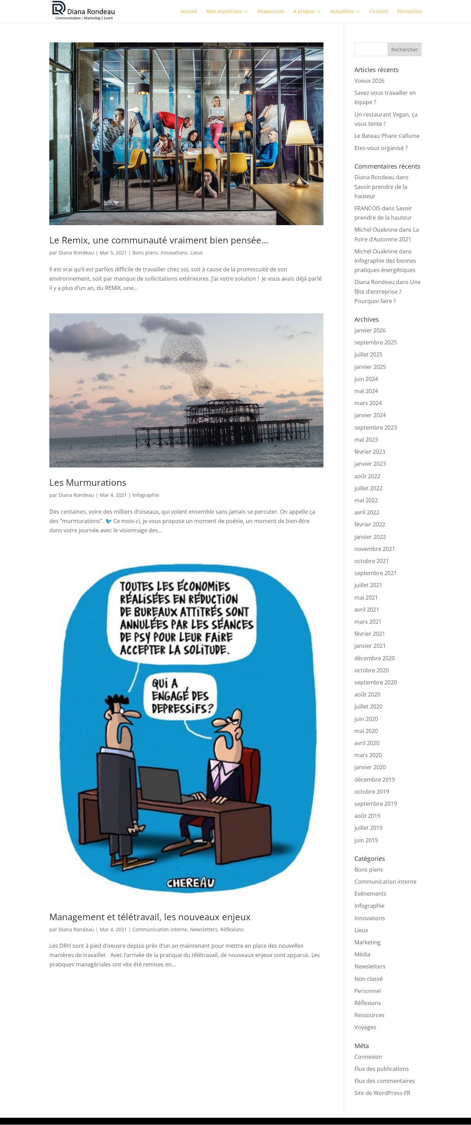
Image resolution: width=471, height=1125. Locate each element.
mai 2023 (366, 439)
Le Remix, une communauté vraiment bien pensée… (158, 240)
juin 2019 (366, 840)
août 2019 (367, 816)
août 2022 (367, 476)
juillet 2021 (368, 585)
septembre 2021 (375, 573)
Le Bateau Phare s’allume (387, 136)
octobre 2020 (371, 670)
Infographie (145, 495)
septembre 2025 (375, 342)
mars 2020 (368, 755)
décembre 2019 (374, 779)
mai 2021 (366, 597)
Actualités (342, 11)
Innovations (174, 252)
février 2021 (369, 633)
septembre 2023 (375, 427)
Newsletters (204, 929)
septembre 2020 (375, 682)
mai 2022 (366, 500)
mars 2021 (368, 621)
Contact (379, 11)
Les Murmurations (87, 482)
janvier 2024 (370, 415)
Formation (409, 11)
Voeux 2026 (369, 80)
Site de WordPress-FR (382, 1093)
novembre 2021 (374, 549)
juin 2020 (366, 719)
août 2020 (367, 694)
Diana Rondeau (76, 252)
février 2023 (369, 451)
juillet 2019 (368, 828)
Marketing (367, 942)
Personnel (367, 991)
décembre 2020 (374, 658)
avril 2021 (366, 609)
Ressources (271, 11)
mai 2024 (366, 391)
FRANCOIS (367, 208)
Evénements (370, 893)
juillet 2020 (368, 706)
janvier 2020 (370, 767)
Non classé (368, 979)
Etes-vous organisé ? (381, 148)
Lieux (196, 252)
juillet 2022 (368, 488)
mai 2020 (366, 731)
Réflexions (232, 929)
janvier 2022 (370, 537)
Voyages (365, 1027)
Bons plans (145, 252)
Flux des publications (381, 1069)
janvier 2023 (370, 464)
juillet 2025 (368, 354)
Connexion (368, 1057)
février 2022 (369, 524)
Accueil (189, 11)
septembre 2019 (375, 803)
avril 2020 (366, 743)
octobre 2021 (371, 561)
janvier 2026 (370, 330)
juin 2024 (366, 379)
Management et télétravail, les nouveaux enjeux (150, 917)
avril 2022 (366, 512)
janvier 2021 (370, 646)
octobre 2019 (371, 791)
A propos (303, 11)
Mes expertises (224, 11)
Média (362, 954)
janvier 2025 (370, 367)
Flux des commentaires (384, 1081)
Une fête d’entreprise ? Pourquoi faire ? (387, 291)
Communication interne (159, 929)
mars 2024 (368, 403)
